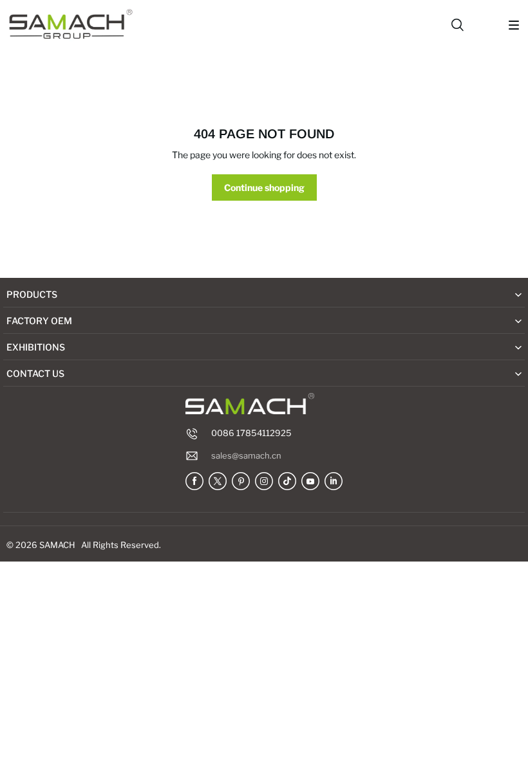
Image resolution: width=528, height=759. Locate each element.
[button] (514, 25)
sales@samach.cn (246, 455)
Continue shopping (264, 187)
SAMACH (57, 545)
